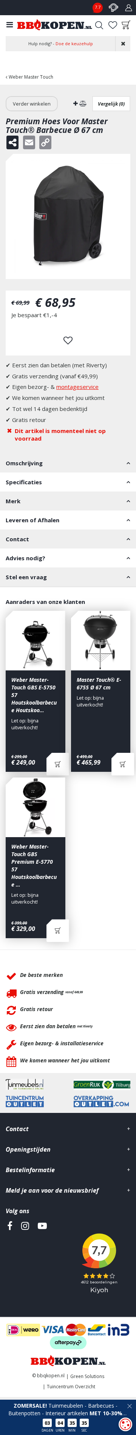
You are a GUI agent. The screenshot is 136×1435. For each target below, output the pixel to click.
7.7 (97, 7)
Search (99, 25)
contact (113, 7)
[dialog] (125, 1424)
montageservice (77, 386)
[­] (10, 1260)
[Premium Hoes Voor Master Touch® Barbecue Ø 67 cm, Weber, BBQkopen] (68, 216)
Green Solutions (87, 1376)
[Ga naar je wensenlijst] (113, 25)
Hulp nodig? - (60, 43)
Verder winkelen (32, 103)
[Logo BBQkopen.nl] (54, 24)
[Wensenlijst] (113, 25)
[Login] (128, 7)
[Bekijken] (126, 25)
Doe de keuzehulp (74, 43)
